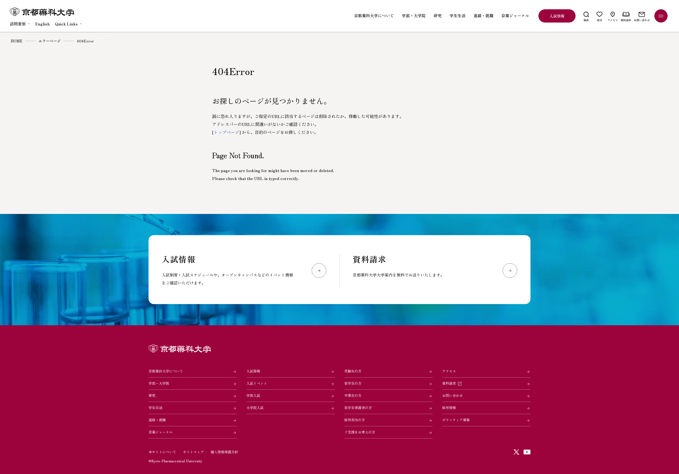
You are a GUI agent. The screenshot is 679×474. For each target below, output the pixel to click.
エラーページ (49, 40)
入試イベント (256, 383)
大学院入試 (255, 407)
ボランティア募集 (456, 419)
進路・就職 (157, 419)
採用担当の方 (354, 419)
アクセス (449, 371)
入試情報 (253, 371)
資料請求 (449, 383)
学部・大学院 (159, 383)
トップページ (226, 132)
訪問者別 (18, 24)
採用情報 (449, 407)
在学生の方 (353, 383)
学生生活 (155, 407)
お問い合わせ (452, 395)
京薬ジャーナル (161, 431)
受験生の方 (353, 371)
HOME (17, 40)
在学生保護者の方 (358, 407)
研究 (152, 395)
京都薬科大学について (166, 371)
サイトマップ (193, 451)
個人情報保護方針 (224, 451)
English (42, 24)
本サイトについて (162, 451)
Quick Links (66, 24)
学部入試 (253, 395)
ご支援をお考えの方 (359, 431)
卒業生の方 (353, 395)
